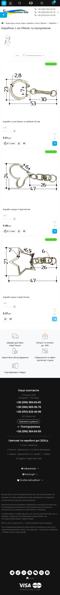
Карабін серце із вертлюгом (16, 209)
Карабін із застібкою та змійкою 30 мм (21, 121)
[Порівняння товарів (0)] (31, 3)
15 (17, 55)
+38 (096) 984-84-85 (46, 9)
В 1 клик (11, 143)
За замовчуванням (33, 55)
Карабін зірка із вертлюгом (16, 297)
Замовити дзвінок (28, 421)
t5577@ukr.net (28, 416)
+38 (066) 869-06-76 (46, 12)
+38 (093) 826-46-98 (46, 15)
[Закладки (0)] (42, 3)
